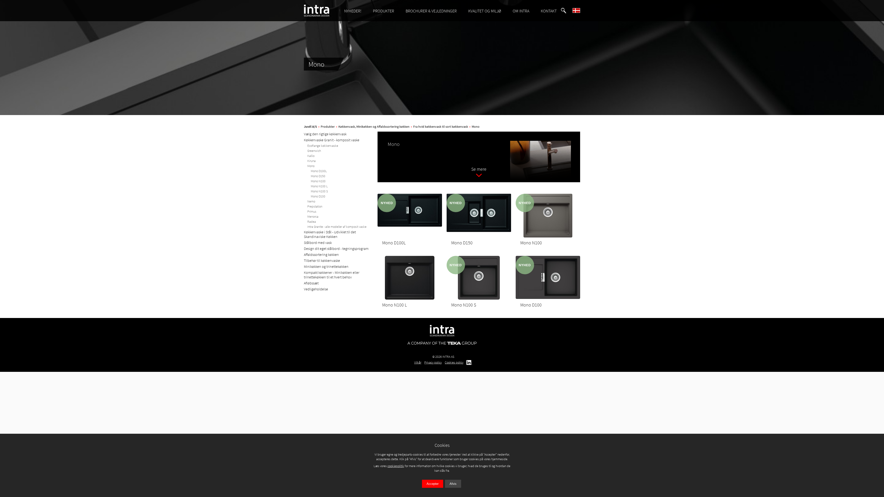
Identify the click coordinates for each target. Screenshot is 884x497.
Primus (311, 211)
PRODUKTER (383, 11)
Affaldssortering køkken (321, 254)
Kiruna (311, 161)
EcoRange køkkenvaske (322, 146)
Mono (476, 126)
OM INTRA (521, 11)
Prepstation (314, 206)
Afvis (453, 483)
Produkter (328, 126)
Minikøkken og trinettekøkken (326, 266)
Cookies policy (454, 362)
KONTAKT (549, 11)
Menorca (312, 216)
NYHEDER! (352, 11)
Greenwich (314, 151)
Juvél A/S (310, 126)
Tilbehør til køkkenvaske (322, 260)
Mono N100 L (319, 186)
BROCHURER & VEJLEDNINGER (431, 11)
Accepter (433, 483)
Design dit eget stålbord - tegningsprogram (336, 248)
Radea (311, 222)
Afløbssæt (311, 283)
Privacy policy (433, 362)
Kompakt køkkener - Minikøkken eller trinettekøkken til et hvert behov (331, 274)
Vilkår (417, 362)
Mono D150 (318, 176)
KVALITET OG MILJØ (484, 11)
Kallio (310, 156)
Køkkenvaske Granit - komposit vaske (331, 140)
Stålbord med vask (318, 242)
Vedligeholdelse (316, 289)
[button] (563, 10)
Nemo (311, 201)
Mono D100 (318, 196)
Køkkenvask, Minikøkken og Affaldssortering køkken (374, 126)
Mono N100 (318, 181)
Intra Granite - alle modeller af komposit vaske (336, 227)
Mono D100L (319, 171)
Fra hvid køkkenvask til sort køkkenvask (440, 126)
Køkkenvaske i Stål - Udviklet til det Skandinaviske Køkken (330, 234)
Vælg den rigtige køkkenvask (325, 134)
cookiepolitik (395, 466)
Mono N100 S (319, 191)
